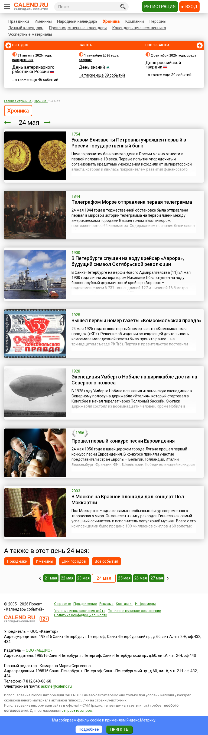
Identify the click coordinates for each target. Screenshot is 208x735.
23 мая (83, 578)
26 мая (140, 578)
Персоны (157, 21)
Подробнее (89, 729)
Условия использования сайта (79, 611)
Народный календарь (77, 21)
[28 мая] (167, 578)
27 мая (157, 578)
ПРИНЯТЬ (119, 729)
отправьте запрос (76, 710)
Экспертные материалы (30, 34)
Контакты (124, 604)
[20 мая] (40, 578)
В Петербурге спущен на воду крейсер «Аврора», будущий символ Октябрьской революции (128, 261)
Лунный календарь (25, 27)
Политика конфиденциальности (80, 615)
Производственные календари (78, 27)
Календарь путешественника (139, 27)
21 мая (51, 578)
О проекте (62, 604)
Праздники (18, 21)
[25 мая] (47, 122)
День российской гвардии (163, 65)
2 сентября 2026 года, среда (173, 55)
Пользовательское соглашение (134, 611)
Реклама (106, 604)
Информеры (145, 604)
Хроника (111, 21)
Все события (106, 561)
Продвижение (85, 604)
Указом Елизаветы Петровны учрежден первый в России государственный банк (129, 143)
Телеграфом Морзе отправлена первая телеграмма (132, 202)
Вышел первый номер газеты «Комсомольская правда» (137, 320)
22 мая (67, 578)
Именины (43, 21)
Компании (134, 21)
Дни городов (74, 561)
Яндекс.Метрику (140, 720)
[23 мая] (7, 122)
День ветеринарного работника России (33, 69)
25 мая (124, 578)
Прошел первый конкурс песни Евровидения (123, 441)
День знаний (92, 67)
